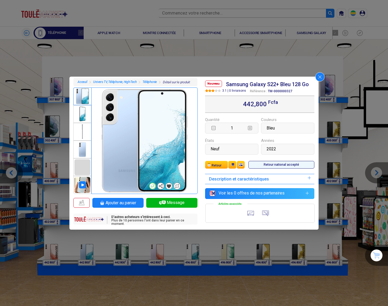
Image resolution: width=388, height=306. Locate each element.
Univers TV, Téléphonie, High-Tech (114, 82)
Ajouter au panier (121, 202)
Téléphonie (150, 82)
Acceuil (82, 82)
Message (175, 202)
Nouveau (213, 83)
